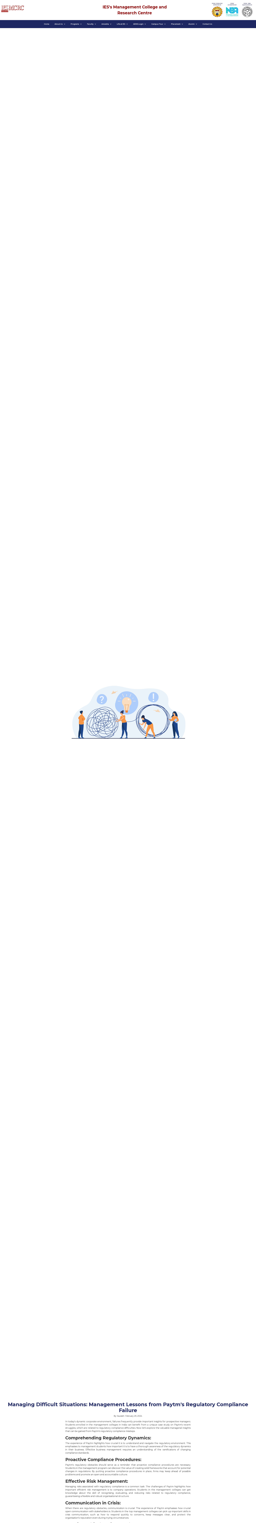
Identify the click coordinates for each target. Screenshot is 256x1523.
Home (46, 24)
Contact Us (207, 24)
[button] (60, 24)
